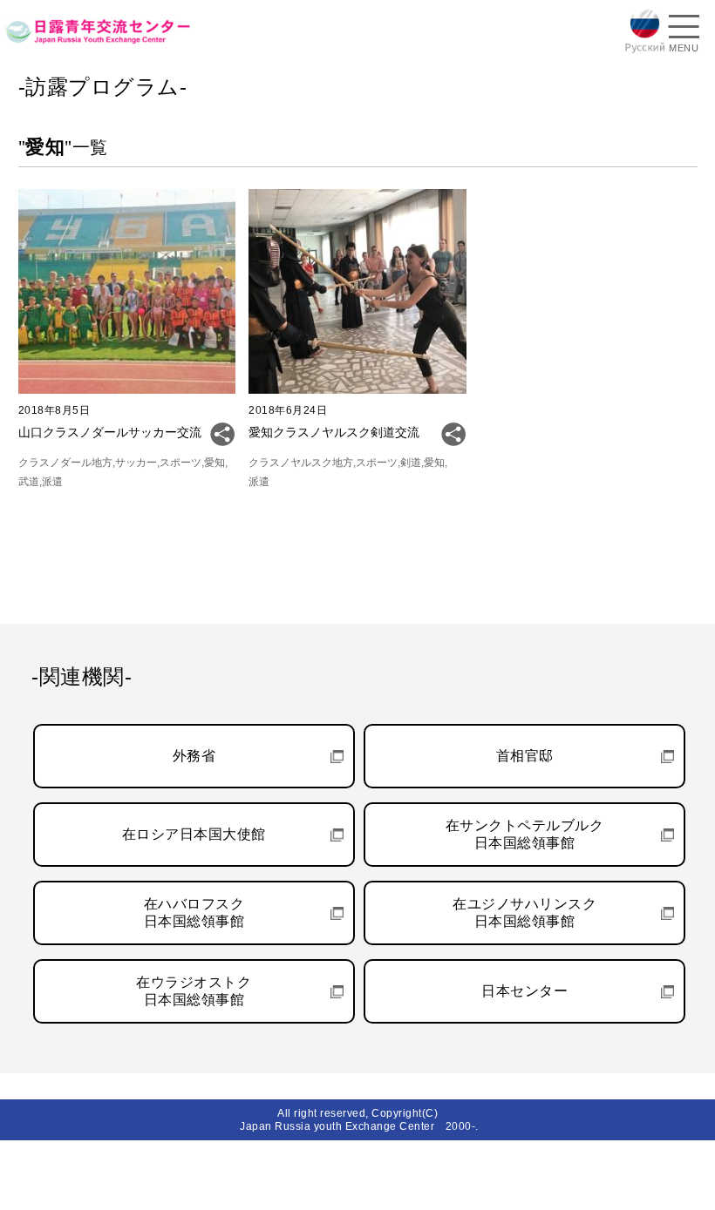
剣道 (410, 462)
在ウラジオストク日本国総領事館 (193, 991)
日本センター (524, 991)
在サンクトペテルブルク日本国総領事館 (525, 834)
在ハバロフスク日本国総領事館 (194, 912)
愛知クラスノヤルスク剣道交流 (334, 432)
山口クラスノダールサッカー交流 (109, 432)
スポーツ (180, 462)
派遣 (52, 482)
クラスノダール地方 (65, 462)
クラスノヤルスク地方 (301, 462)
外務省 (194, 755)
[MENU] (683, 29)
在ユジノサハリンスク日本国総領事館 (524, 912)
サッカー (136, 462)
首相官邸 (525, 755)
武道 (28, 482)
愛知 (214, 462)
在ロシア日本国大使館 (194, 834)
